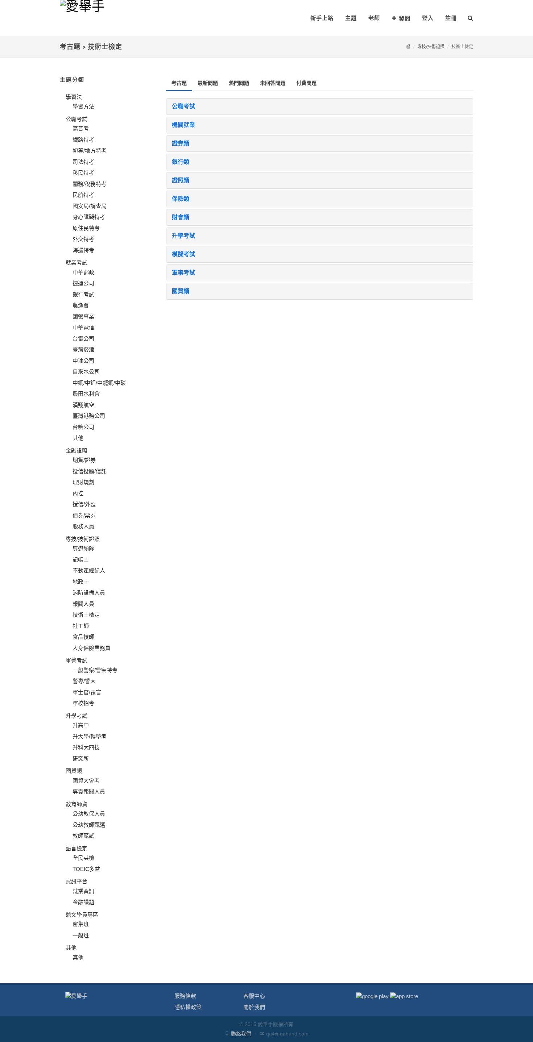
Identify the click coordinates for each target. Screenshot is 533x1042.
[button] (320, 106)
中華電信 (83, 327)
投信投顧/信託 (90, 471)
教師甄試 (83, 836)
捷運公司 (83, 283)
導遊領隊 (83, 548)
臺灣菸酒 (83, 349)
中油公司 (83, 361)
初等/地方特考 (90, 150)
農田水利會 (86, 394)
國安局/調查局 (90, 206)
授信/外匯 (84, 504)
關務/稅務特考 (90, 184)
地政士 (81, 582)
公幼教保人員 (89, 813)
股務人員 (83, 526)
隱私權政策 (188, 1007)
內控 (78, 493)
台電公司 (83, 338)
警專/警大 (84, 681)
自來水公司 (86, 371)
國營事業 (83, 316)
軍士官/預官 (87, 692)
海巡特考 (83, 250)
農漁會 (81, 305)
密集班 (81, 924)
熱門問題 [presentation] (239, 83)
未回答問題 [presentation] (272, 83)
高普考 (81, 128)
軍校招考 (83, 703)
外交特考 (83, 239)
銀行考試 (83, 294)
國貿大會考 (86, 781)
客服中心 (254, 996)
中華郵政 (83, 272)
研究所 (81, 758)
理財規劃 (83, 482)
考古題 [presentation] (179, 83)
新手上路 (322, 18)
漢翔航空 (83, 405)
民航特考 (83, 195)
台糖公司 (83, 427)
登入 (428, 18)
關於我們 (254, 1007)
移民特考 (83, 173)
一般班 (81, 935)
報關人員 (83, 604)
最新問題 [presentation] (208, 83)
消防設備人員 (89, 592)
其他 (78, 438)
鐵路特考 (83, 140)
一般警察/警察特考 (95, 670)
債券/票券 (84, 515)
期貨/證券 (84, 460)
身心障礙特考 (89, 217)
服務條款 (185, 996)
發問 (404, 18)
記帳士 (81, 560)
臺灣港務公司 (89, 416)
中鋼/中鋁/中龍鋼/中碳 (99, 383)
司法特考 (83, 162)
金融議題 (83, 902)
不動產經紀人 (89, 570)
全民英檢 (83, 858)
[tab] (179, 83)
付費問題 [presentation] (306, 83)
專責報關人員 (89, 791)
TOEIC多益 (86, 869)
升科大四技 (86, 747)
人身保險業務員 (92, 648)
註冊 (451, 18)
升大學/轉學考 (90, 736)
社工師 (81, 626)
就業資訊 (83, 891)
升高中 (81, 725)
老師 (374, 18)
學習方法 (83, 106)
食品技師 (83, 637)
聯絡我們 (241, 1034)
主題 (351, 18)
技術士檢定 (86, 615)
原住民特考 (86, 228)
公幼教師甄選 (89, 825)
